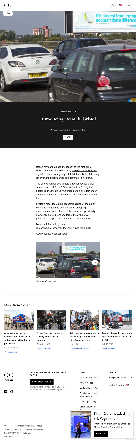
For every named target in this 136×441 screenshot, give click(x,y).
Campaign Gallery (88, 402)
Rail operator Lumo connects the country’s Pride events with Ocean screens (84, 336)
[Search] (113, 5)
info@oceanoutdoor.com (120, 378)
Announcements (57, 130)
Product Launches (78, 130)
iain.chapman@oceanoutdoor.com (54, 228)
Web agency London (12, 437)
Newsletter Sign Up (41, 382)
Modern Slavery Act (89, 388)
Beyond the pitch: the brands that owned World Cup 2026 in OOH (117, 336)
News (86, 349)
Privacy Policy (58, 390)
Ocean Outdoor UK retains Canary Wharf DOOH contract (50, 336)
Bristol (67, 130)
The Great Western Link (84, 170)
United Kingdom (117, 385)
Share (69, 137)
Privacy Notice (86, 383)
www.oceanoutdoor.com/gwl (51, 234)
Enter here (101, 434)
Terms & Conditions (89, 378)
